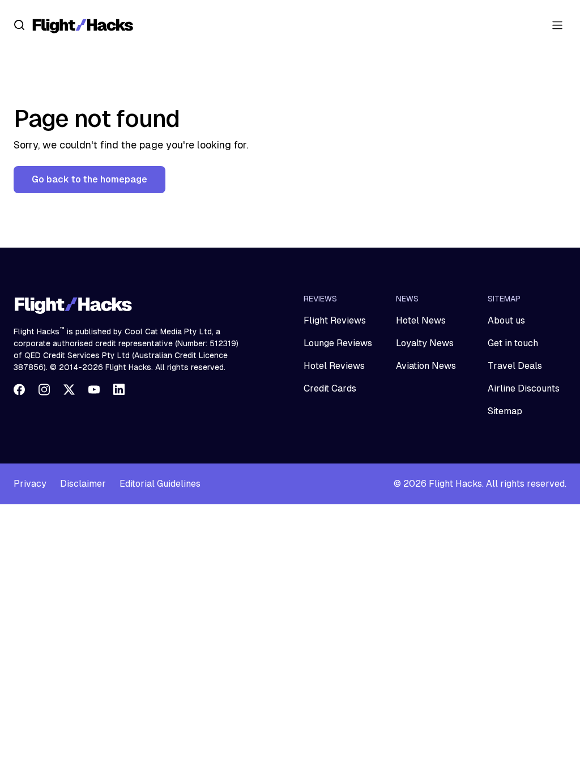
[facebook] (19, 389)
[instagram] (44, 389)
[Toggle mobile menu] (557, 25)
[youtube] (94, 389)
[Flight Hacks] (83, 25)
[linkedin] (119, 389)
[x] (69, 389)
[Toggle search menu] (19, 25)
